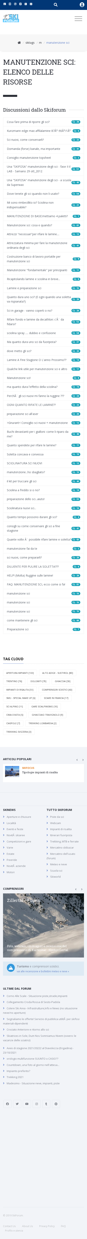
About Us (27, 1226)
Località (11, 823)
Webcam (55, 823)
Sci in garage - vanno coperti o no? (43, 310)
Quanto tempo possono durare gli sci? (43, 517)
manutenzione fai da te (43, 548)
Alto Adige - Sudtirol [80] (57, 672)
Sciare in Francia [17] (56, 697)
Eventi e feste (15, 829)
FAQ (63, 1226)
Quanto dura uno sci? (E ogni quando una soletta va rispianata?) (43, 299)
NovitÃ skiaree (16, 835)
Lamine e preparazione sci (43, 288)
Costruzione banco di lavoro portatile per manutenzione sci (43, 259)
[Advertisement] (43, 1157)
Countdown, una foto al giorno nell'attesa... (33, 1065)
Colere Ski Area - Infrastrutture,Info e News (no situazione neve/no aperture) (40, 1010)
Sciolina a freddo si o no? (43, 490)
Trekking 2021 (15, 1077)
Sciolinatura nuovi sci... (43, 508)
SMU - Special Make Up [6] (20, 697)
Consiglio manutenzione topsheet (43, 158)
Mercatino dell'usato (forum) (61, 856)
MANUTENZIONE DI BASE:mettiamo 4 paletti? (43, 216)
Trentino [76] (14, 681)
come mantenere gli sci (43, 620)
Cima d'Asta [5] (14, 714)
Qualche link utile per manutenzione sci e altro (43, 369)
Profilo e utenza (14, 1230)
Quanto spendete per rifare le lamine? (43, 445)
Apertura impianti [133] (20, 672)
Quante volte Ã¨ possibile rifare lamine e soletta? (43, 539)
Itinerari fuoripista (61, 835)
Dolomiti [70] (38, 681)
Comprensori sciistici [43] (57, 689)
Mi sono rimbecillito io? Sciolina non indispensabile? (43, 205)
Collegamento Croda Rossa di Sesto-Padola (33, 1002)
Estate (10, 854)
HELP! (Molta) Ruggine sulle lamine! (43, 575)
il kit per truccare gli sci (43, 481)
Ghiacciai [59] (62, 681)
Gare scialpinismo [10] (44, 706)
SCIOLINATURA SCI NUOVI (43, 463)
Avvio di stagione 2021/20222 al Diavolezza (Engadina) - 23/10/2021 (38, 1050)
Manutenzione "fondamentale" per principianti (43, 270)
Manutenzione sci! (43, 378)
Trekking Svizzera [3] (18, 731)
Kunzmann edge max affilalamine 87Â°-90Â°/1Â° (43, 131)
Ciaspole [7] (13, 723)
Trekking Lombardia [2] (42, 723)
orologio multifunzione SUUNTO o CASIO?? (32, 1058)
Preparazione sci (43, 629)
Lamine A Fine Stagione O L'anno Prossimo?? (43, 360)
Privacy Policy (47, 1226)
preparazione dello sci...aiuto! (43, 499)
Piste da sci (57, 817)
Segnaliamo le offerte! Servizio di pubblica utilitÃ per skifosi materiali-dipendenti (41, 1021)
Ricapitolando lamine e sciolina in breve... (43, 279)
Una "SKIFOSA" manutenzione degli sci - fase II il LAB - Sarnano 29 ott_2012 (43, 169)
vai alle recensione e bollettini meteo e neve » (43, 971)
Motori (11, 872)
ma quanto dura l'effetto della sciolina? (43, 387)
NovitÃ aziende (16, 866)
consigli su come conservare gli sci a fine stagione (43, 528)
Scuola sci (56, 870)
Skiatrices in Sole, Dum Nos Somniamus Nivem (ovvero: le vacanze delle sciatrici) (39, 1038)
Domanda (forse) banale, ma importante (43, 149)
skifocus (28, 768)
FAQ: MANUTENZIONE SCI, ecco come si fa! (43, 584)
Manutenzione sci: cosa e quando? (43, 225)
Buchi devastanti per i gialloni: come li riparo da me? (43, 434)
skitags (30, 42)
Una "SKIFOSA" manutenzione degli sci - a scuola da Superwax (43, 182)
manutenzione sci (43, 593)
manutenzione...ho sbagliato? (43, 472)
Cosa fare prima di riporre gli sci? (43, 122)
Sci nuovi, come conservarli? (43, 140)
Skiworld (55, 876)
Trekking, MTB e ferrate (64, 841)
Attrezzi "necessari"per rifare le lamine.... (43, 234)
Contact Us (9, 1226)
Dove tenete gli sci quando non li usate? (43, 194)
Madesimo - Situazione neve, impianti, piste (33, 1083)
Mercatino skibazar (62, 847)
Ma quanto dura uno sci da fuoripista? (43, 342)
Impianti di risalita (61, 829)
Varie (10, 847)
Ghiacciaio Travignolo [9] (47, 714)
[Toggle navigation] (78, 19)
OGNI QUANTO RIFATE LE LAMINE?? (43, 405)
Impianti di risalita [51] (19, 689)
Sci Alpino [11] (14, 706)
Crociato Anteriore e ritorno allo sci (28, 1029)
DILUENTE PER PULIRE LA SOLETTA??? (43, 566)
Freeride (12, 860)
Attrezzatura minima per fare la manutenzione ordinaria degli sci (43, 245)
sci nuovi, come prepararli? (43, 557)
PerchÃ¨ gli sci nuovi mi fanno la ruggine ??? (43, 396)
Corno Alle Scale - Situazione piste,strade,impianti (37, 996)
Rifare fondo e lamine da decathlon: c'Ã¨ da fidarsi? (43, 321)
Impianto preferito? (18, 1071)
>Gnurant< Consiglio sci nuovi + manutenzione (43, 423)
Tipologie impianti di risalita (40, 772)
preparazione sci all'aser (43, 414)
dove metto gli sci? (43, 351)
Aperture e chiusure (19, 817)
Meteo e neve (58, 864)
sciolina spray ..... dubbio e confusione (43, 333)
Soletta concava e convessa (43, 454)
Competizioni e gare (19, 841)
